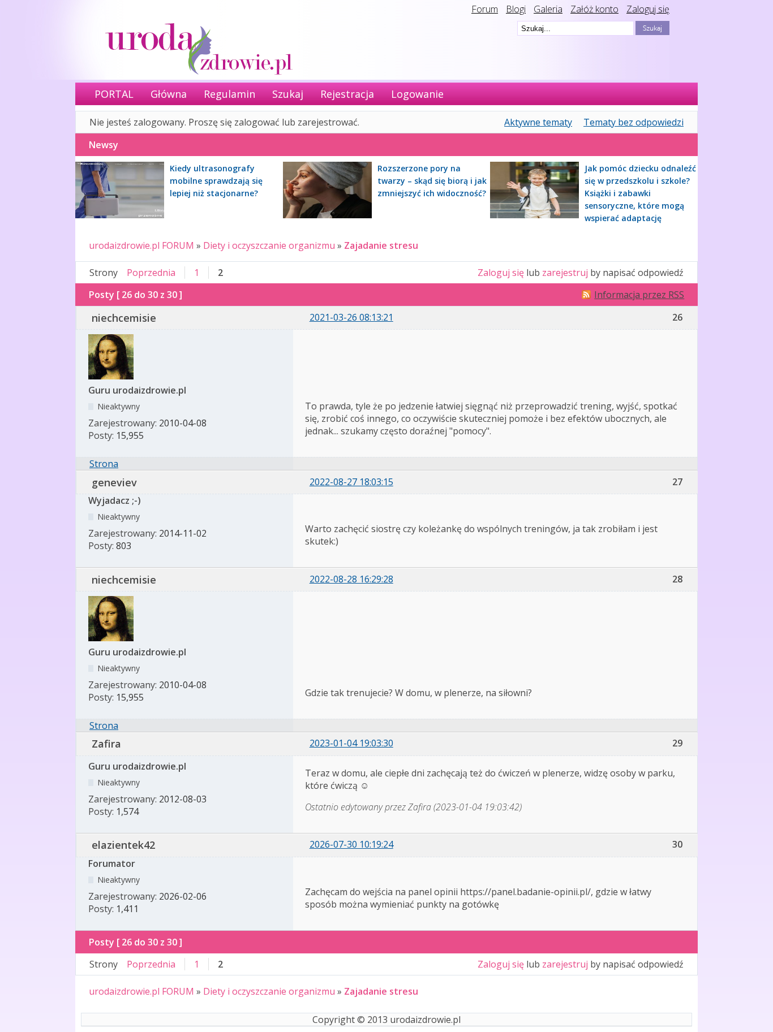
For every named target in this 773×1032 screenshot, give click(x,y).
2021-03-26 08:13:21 (351, 317)
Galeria (548, 9)
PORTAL (114, 94)
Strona (103, 463)
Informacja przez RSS (639, 294)
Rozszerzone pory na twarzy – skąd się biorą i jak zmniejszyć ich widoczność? (432, 180)
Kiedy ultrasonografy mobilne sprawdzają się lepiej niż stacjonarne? (216, 180)
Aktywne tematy (538, 122)
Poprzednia (151, 272)
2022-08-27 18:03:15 (351, 482)
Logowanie (417, 94)
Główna (169, 94)
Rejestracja (347, 94)
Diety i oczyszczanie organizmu (269, 245)
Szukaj (287, 94)
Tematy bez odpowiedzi (633, 122)
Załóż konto (594, 9)
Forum (484, 9)
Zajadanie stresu (381, 245)
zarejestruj (565, 272)
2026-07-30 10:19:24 (351, 844)
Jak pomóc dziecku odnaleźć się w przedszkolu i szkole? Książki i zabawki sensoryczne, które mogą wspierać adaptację (640, 193)
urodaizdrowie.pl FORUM (141, 245)
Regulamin (229, 94)
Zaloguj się (647, 9)
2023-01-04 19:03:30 (351, 743)
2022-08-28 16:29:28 (351, 579)
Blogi (516, 9)
